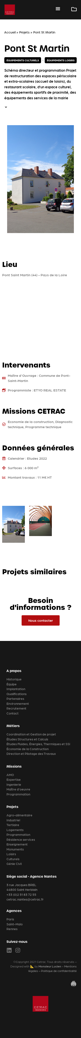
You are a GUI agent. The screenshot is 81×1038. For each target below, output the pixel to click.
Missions (14, 766)
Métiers (13, 726)
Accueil (10, 32)
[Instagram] (18, 950)
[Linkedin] (9, 950)
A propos (13, 671)
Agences (14, 911)
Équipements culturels (22, 60)
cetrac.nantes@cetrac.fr (25, 899)
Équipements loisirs (61, 60)
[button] (57, 8)
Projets (24, 32)
